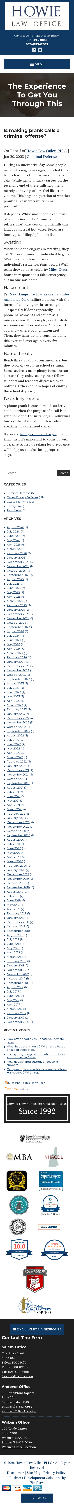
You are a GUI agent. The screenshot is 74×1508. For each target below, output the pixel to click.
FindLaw (37, 1482)
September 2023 (18, 679)
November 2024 (18, 618)
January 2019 (16, 917)
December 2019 (18, 874)
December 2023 (18, 666)
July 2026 (13, 531)
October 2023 (16, 674)
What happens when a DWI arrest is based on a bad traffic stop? (36, 1048)
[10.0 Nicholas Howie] (19, 1259)
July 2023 (13, 687)
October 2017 (16, 978)
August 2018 (15, 935)
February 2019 (16, 913)
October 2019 (16, 883)
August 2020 (15, 839)
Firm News (14, 510)
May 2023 (13, 696)
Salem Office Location (17, 1376)
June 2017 (13, 996)
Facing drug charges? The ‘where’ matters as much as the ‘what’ (35, 1055)
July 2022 (13, 740)
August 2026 (15, 527)
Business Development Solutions (35, 1478)
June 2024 (14, 640)
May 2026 (13, 540)
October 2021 (16, 779)
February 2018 (16, 961)
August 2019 (15, 891)
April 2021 (13, 805)
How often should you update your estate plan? (35, 1040)
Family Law (14, 506)
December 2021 (18, 770)
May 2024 (13, 644)
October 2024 (16, 622)
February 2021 (16, 813)
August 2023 (15, 683)
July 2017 (13, 991)
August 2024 (15, 631)
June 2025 (14, 588)
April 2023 (13, 700)
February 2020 (17, 865)
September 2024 (18, 627)
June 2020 (14, 848)
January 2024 (16, 661)
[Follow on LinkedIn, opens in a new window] (40, 50)
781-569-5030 (22, 1442)
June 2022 (14, 744)
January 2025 (16, 609)
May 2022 (13, 748)
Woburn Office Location (19, 1447)
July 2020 (13, 844)
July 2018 (13, 939)
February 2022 (17, 761)
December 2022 (18, 718)
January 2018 (16, 965)
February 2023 (17, 709)
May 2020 (13, 852)
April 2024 (14, 648)
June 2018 (14, 943)
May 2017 (13, 1000)
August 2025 (15, 579)
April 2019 (13, 909)
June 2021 (13, 796)
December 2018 (18, 922)
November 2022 (18, 722)
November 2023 (18, 670)
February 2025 (17, 605)
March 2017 (14, 1009)
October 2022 (16, 727)
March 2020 (15, 861)
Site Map (34, 1473)
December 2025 (18, 562)
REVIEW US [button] (36, 1498)
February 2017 (16, 1013)
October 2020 (16, 831)
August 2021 (15, 787)
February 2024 (17, 657)
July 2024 (13, 635)
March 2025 (15, 601)
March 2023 (15, 705)
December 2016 (18, 1022)
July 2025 (13, 583)
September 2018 (18, 930)
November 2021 (18, 774)
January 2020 (16, 870)
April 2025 (13, 596)
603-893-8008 (37, 40)
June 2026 (14, 536)
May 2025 (13, 592)
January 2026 (16, 557)
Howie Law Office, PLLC (46, 151)
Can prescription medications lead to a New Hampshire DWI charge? (37, 1071)
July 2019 (13, 896)
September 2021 (18, 783)
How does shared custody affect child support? (32, 1063)
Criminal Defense (42, 157)
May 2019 (13, 904)
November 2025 (18, 566)
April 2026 (13, 544)
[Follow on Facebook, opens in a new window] (34, 50)
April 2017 (13, 1004)
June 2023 (14, 692)
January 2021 (15, 818)
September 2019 (18, 887)
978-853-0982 (37, 44)
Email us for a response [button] (39, 1329)
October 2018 (16, 926)
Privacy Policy (54, 1473)
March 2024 (15, 653)
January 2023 (16, 713)
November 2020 (18, 826)
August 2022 (15, 735)
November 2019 (18, 878)
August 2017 (15, 987)
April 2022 (13, 753)
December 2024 (18, 614)
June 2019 (14, 900)
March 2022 (15, 757)
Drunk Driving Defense (22, 497)
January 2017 (15, 1017)
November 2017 (18, 974)
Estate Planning (17, 501)
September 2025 (18, 575)
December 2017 (18, 970)
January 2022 (16, 766)
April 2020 (14, 857)
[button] (37, 64)
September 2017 (18, 983)
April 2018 (13, 952)
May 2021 (13, 800)
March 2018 (15, 957)
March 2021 (14, 809)
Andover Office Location (19, 1411)
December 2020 (18, 822)
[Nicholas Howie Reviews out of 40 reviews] (54, 1259)
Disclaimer (15, 1473)
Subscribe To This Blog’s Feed (26, 1083)
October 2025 (16, 570)
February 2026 (17, 553)
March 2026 (15, 549)
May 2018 (13, 948)
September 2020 (18, 835)
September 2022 (18, 731)
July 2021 (13, 792)
